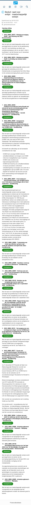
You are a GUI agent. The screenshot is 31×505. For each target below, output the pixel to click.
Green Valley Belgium (16, 502)
